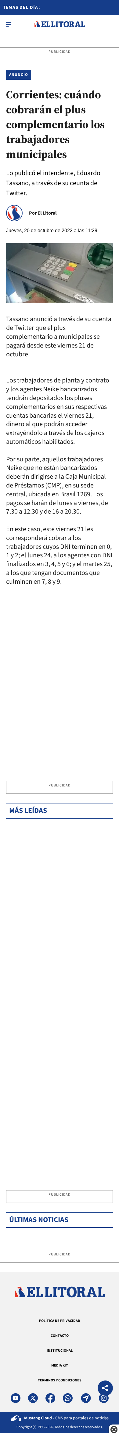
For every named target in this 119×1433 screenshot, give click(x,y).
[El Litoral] (59, 24)
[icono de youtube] (15, 1398)
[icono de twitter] (33, 1398)
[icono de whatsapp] (68, 1398)
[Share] (105, 1388)
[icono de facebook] (50, 1398)
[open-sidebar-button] (8, 24)
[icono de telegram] (85, 1398)
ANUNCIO (18, 74)
